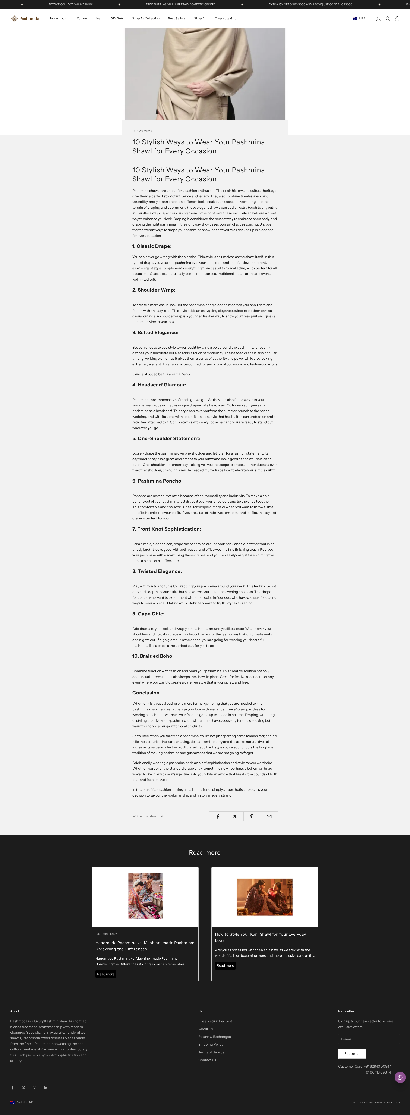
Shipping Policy (210, 1044)
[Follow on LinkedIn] (46, 1088)
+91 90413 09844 (377, 1072)
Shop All (200, 18)
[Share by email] (269, 816)
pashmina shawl (107, 934)
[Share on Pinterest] (252, 816)
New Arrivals (58, 18)
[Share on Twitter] (234, 816)
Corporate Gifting (227, 18)
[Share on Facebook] (217, 816)
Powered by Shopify (388, 1102)
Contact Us (207, 1060)
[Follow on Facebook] (12, 1088)
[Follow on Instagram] (34, 1088)
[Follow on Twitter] (23, 1088)
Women (81, 18)
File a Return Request (215, 1021)
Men (99, 18)
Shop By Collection (146, 18)
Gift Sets (117, 18)
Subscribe (352, 1054)
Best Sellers (177, 18)
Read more (105, 974)
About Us (205, 1029)
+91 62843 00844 (377, 1066)
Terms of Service (211, 1052)
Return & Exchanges (214, 1036)
